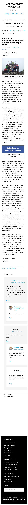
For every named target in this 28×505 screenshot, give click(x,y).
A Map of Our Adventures (14, 14)
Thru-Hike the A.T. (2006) (11, 469)
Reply (8, 300)
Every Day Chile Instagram (11, 476)
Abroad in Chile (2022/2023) (12, 462)
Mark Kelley (17, 307)
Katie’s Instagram (8, 479)
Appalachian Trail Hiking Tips (15, 267)
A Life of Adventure (9, 443)
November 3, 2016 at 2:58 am (18, 282)
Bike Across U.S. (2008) (10, 467)
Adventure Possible (14, 6)
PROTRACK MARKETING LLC (17, 497)
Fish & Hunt (7, 450)
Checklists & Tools (9, 453)
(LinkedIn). (14, 501)
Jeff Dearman (15, 281)
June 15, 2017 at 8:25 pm (19, 349)
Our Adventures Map (10, 445)
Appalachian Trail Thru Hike (9, 268)
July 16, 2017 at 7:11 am (19, 371)
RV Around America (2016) (11, 464)
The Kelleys (7, 455)
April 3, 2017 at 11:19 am (16, 331)
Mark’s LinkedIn (8, 481)
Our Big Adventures (9, 448)
